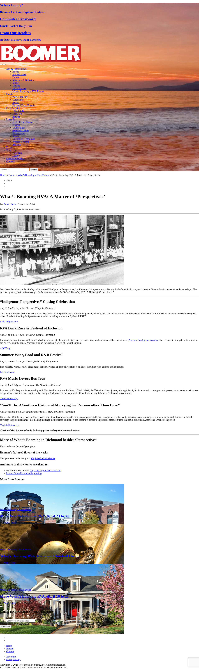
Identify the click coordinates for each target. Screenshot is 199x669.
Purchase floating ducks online (143, 340)
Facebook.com (7, 372)
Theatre (16, 85)
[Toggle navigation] (1, 64)
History (16, 155)
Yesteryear (11, 150)
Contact (10, 651)
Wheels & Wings (20, 141)
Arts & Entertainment (16, 69)
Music (15, 83)
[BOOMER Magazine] (40, 60)
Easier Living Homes (22, 122)
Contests (10, 161)
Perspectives (18, 133)
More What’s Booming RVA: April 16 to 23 (34, 596)
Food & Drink (13, 108)
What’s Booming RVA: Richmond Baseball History (40, 556)
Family (9, 94)
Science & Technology (23, 139)
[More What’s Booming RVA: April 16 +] (62, 633)
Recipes (16, 116)
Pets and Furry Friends (23, 105)
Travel (9, 147)
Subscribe (5, 626)
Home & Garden (20, 130)
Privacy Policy (13, 659)
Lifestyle (10, 119)
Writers (9, 648)
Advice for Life (20, 97)
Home (3, 175)
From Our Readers (15, 158)
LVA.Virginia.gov (9, 321)
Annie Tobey (9, 204)
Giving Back (18, 127)
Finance (16, 125)
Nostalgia (17, 153)
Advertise (11, 656)
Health (15, 102)
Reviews (16, 144)
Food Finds (18, 111)
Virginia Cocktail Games (43, 458)
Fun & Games (19, 74)
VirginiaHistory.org (10, 425)
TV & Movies (19, 88)
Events (12, 175)
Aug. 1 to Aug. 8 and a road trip (45, 470)
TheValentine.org (9, 398)
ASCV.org (5, 348)
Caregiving (17, 99)
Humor (15, 77)
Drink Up (17, 113)
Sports (15, 136)
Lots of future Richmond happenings (24, 473)
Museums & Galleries (23, 80)
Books (15, 71)
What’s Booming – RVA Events (28, 91)
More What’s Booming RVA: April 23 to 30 (34, 516)
